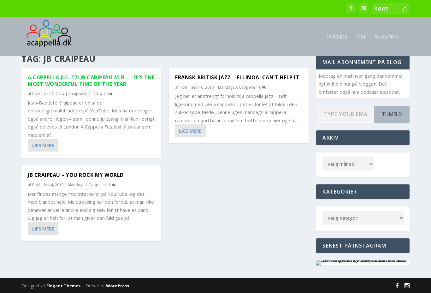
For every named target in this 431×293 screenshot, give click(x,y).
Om (361, 37)
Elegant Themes (63, 286)
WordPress (117, 286)
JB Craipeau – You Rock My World (76, 174)
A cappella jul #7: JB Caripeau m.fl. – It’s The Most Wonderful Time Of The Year (91, 80)
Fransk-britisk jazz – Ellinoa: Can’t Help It (237, 77)
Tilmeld (392, 114)
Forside (337, 37)
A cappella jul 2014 (85, 94)
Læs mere (43, 145)
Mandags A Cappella (86, 185)
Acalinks (386, 37)
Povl (36, 94)
